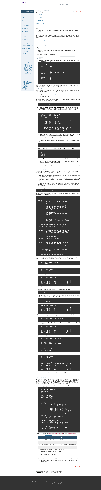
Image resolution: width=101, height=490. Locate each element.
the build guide (55, 94)
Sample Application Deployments (27, 45)
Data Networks (24, 26)
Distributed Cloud (25, 43)
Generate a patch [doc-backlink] (42, 40)
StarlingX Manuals (33, 482)
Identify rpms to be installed (27, 82)
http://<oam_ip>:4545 (48, 435)
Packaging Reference (27, 68)
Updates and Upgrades (26, 34)
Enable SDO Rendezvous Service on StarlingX (31, 64)
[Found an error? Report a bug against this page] (80, 11)
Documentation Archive (26, 48)
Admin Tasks (24, 36)
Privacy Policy (43, 484)
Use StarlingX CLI (27, 84)
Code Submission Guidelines (28, 61)
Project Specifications (27, 69)
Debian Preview (24, 46)
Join (63, 4)
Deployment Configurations (26, 18)
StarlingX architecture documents (29, 70)
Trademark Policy (43, 483)
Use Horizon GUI (26, 83)
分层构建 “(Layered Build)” (28, 57)
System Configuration (25, 25)
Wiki (31, 484)
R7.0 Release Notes (25, 52)
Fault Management (25, 31)
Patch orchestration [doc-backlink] (43, 377)
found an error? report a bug (73, 472)
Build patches (25, 85)
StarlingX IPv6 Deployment (28, 72)
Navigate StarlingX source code (29, 67)
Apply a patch (40, 17)
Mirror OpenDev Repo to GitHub (29, 65)
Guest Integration (25, 39)
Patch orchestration (25, 88)
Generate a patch (41, 15)
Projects (22, 482)
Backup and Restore (25, 33)
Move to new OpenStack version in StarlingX (31, 66)
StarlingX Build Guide (27, 54)
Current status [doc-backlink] (41, 457)
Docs (60, 4)
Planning (23, 20)
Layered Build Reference (28, 56)
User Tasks (23, 37)
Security (23, 23)
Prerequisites (26, 86)
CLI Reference (24, 42)
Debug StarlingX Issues (28, 62)
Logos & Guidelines (44, 482)
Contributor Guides (25, 51)
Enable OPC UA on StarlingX (28, 73)
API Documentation (33, 483)
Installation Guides (25, 22)
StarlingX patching (27, 71)
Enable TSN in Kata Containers (29, 63)
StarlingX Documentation (29, 11)
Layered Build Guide (27, 55)
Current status (40, 20)
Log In (67, 4)
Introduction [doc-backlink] (40, 23)
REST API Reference (25, 41)
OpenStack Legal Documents (58, 472)
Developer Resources (25, 53)
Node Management (25, 28)
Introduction (40, 14)
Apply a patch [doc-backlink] (41, 169)
